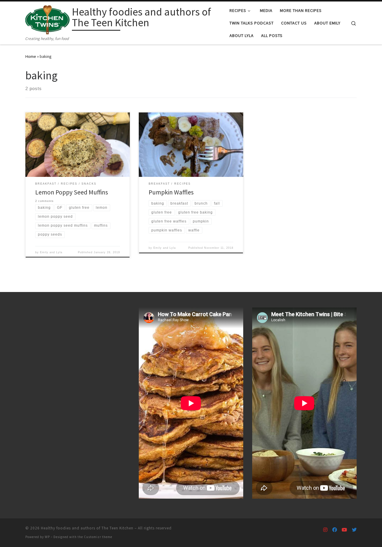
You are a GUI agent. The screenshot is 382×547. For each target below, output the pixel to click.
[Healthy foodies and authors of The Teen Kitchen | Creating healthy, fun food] (47, 18)
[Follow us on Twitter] (354, 530)
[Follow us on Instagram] (325, 530)
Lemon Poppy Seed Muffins (71, 192)
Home (30, 56)
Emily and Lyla (51, 252)
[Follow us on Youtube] (344, 530)
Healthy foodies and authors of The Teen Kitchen (87, 528)
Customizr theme (98, 537)
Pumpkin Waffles (171, 192)
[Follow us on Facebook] (334, 530)
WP (47, 537)
